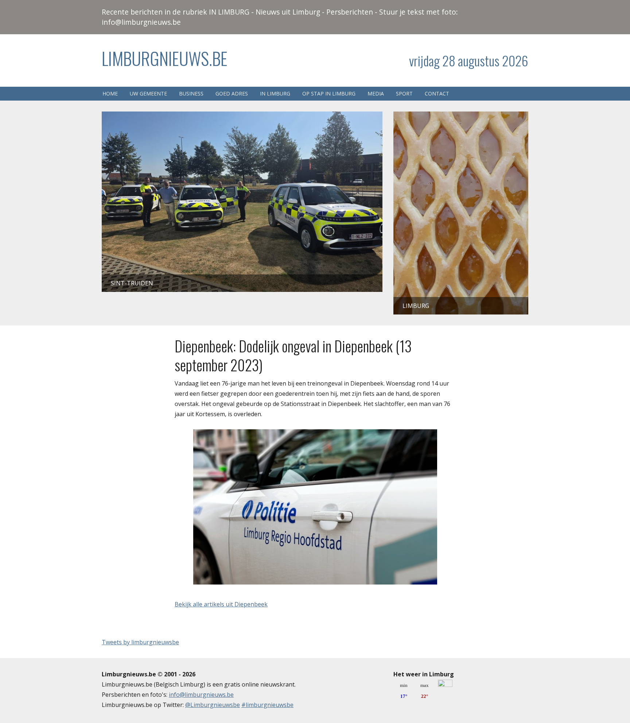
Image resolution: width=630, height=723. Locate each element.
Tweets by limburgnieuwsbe (140, 642)
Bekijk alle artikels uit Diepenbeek (221, 604)
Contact (437, 93)
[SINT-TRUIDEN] (242, 117)
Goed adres (231, 93)
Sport (404, 93)
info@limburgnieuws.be (201, 695)
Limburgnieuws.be (165, 58)
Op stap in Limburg (328, 93)
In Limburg (275, 93)
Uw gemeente (148, 93)
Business (191, 93)
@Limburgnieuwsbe (212, 705)
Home (110, 93)
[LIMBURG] (460, 117)
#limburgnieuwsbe (267, 705)
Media (376, 93)
